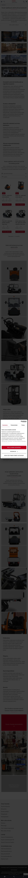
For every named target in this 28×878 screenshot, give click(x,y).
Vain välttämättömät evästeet (14, 455)
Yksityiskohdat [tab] (14, 425)
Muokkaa (13, 451)
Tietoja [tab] (23, 425)
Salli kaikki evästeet (14, 447)
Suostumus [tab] (5, 425)
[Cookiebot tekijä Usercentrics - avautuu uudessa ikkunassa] (21, 421)
